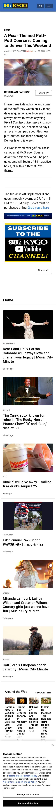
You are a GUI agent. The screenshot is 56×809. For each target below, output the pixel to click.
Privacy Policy (30, 776)
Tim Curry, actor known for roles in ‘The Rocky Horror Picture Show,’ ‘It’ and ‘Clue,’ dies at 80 (25, 421)
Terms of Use (15, 776)
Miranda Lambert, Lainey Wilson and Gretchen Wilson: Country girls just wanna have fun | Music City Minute (26, 604)
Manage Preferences (28, 794)
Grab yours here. (39, 207)
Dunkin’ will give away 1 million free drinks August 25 (27, 484)
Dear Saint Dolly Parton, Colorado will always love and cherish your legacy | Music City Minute (28, 355)
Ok (52, 745)
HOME (7, 30)
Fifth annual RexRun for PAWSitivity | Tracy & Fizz (23, 542)
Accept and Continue (28, 803)
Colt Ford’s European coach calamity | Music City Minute (25, 667)
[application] (28, 72)
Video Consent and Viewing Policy (20, 782)
